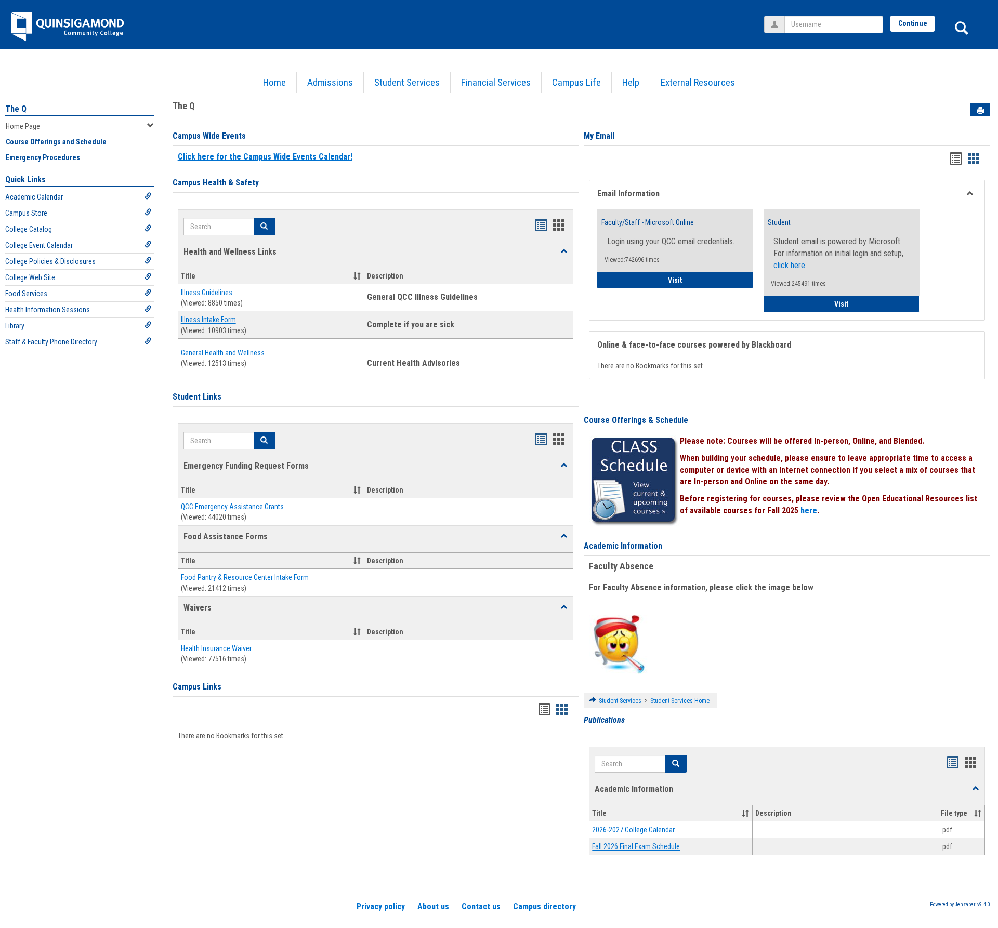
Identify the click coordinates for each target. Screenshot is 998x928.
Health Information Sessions (47, 310)
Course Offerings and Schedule (56, 142)
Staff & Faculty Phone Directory (51, 342)
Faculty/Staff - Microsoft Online (647, 222)
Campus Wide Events (209, 136)
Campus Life (576, 82)
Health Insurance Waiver (216, 648)
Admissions (330, 82)
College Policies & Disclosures (50, 261)
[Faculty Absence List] (619, 644)
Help (630, 82)
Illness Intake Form (208, 320)
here (808, 510)
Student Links (197, 397)
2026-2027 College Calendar (633, 830)
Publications (604, 720)
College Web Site (30, 277)
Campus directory (544, 906)
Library (14, 326)
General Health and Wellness (223, 353)
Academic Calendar (34, 197)
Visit (710, 279)
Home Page (23, 126)
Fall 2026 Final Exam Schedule (636, 847)
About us (433, 906)
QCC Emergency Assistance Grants (232, 506)
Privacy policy (381, 906)
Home (274, 82)
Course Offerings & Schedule (636, 420)
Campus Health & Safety (216, 183)
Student (779, 222)
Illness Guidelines (206, 292)
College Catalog (28, 229)
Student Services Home (680, 701)
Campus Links (197, 687)
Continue (912, 23)
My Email (599, 136)
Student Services (407, 82)
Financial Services (496, 82)
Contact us (481, 906)
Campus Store (26, 213)
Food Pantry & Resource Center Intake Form (245, 578)
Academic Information (623, 546)
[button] (564, 251)
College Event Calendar (39, 245)
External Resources (698, 82)
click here (789, 265)
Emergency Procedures (43, 157)
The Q (16, 109)
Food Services (26, 293)
